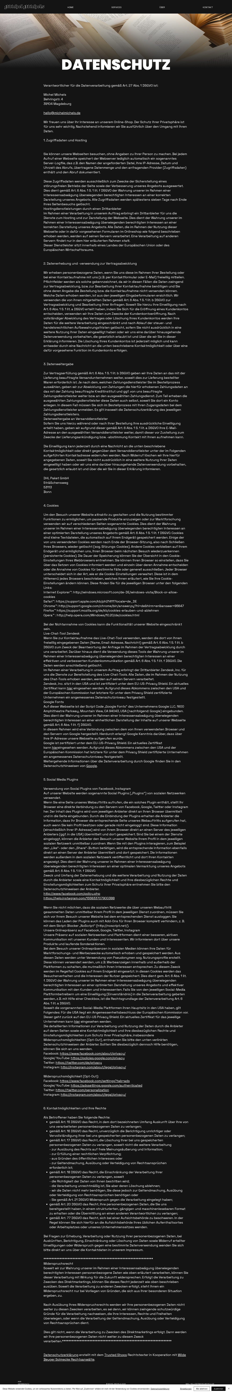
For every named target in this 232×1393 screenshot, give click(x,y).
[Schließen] (228, 1389)
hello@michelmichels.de (62, 113)
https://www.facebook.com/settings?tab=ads (95, 1081)
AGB (19, 1382)
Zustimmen (218, 1388)
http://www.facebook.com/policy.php (72, 893)
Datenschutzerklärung (61, 1355)
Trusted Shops (115, 1355)
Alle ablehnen (202, 1388)
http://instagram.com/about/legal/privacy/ (93, 1067)
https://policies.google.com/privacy (98, 1058)
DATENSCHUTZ (23, 1384)
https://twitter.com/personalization (82, 1090)
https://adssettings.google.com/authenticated (106, 1085)
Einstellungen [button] (186, 1388)
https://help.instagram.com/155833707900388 (79, 898)
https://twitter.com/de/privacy (79, 1062)
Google (91, 766)
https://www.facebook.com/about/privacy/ (92, 1053)
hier (70, 688)
